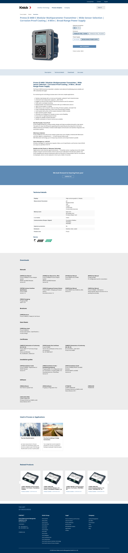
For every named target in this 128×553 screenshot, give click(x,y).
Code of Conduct (69, 520)
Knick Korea (44, 533)
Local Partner (92, 522)
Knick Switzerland (46, 539)
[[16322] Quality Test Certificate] (53, 347)
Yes (79, 28)
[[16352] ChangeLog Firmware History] (53, 289)
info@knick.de (22, 532)
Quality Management (93, 518)
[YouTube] (108, 510)
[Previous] (20, 482)
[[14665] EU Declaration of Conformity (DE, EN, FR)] (30, 348)
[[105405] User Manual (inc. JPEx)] (53, 278)
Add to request (84, 46)
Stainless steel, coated (80, 33)
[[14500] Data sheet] (30, 329)
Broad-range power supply (90, 39)
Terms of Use (68, 524)
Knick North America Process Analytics (50, 543)
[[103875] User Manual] (75, 288)
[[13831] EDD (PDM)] (30, 398)
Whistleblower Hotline (70, 526)
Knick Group (45, 515)
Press (90, 524)
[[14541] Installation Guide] (75, 368)
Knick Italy (44, 531)
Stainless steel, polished (97, 33)
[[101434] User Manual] (75, 276)
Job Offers (91, 520)
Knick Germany (45, 524)
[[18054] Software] (30, 386)
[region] (45, 46)
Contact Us (68, 176)
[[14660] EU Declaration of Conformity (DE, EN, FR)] (75, 346)
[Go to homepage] (25, 7)
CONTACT (21, 515)
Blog (90, 528)
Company (91, 515)
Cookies (67, 530)
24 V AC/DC (77, 40)
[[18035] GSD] (98, 386)
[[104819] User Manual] (30, 278)
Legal (67, 515)
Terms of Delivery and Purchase (72, 518)
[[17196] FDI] (75, 387)
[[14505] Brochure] (30, 314)
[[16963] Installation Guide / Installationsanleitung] (53, 369)
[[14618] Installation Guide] (30, 367)
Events (90, 526)
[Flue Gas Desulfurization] (30, 437)
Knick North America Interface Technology (51, 541)
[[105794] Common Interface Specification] (30, 289)
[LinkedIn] (106, 510)
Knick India (44, 528)
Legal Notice (68, 528)
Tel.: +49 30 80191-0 (23, 526)
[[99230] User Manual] (98, 276)
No (75, 28)
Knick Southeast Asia (46, 537)
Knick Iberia (44, 526)
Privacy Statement (69, 522)
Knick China (44, 520)
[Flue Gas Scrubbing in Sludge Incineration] (53, 437)
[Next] (107, 482)
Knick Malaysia (45, 535)
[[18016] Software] (53, 386)
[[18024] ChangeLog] (30, 299)
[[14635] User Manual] (98, 289)
